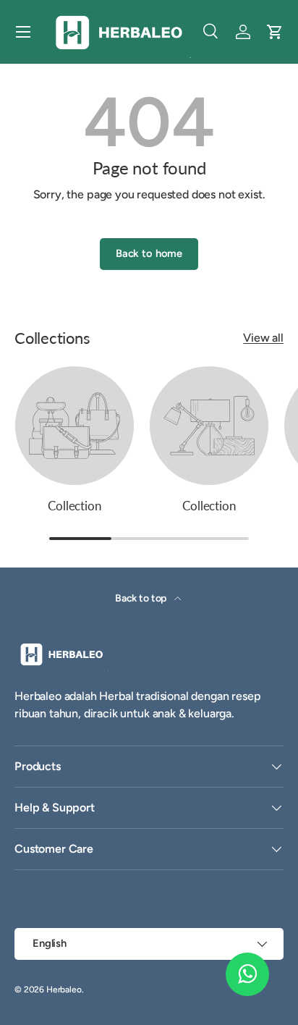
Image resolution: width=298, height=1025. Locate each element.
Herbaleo (64, 989)
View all (263, 338)
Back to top (142, 598)
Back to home (149, 253)
